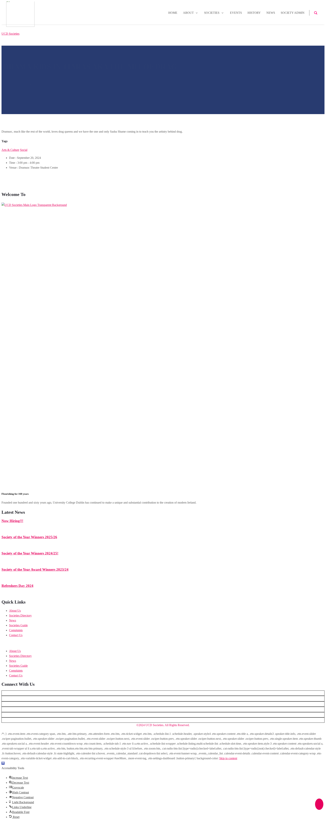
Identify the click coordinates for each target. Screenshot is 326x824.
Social (23, 149)
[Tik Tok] (163, 720)
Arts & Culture (10, 149)
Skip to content (228, 758)
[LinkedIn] (163, 704)
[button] (163, 643)
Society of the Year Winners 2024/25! (30, 553)
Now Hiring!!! (12, 521)
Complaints (16, 630)
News (12, 620)
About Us (15, 610)
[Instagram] (163, 709)
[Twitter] (163, 693)
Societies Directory (20, 615)
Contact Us (15, 635)
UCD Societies (10, 33)
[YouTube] (163, 698)
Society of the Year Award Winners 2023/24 (35, 569)
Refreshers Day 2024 (17, 586)
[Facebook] (163, 714)
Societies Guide (18, 625)
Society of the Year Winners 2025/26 (29, 537)
